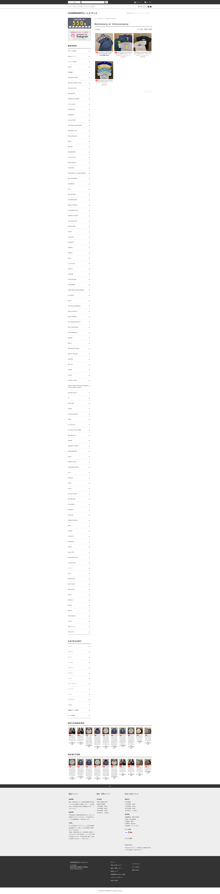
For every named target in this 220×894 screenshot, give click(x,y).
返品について (114, 871)
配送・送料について (116, 868)
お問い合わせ (143, 6)
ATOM (116, 880)
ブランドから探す (79, 6)
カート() (148, 2)
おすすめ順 (140, 29)
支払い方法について (116, 865)
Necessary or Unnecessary (110, 18)
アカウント (139, 2)
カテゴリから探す (90, 6)
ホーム (69, 6)
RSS (112, 880)
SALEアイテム (101, 18)
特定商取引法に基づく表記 (118, 874)
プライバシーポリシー (117, 877)
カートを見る (135, 867)
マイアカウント (136, 864)
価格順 (146, 29)
